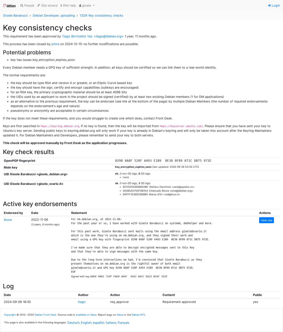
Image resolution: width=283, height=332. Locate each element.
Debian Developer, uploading (54, 15)
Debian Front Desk (45, 314)
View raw (266, 220)
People (28, 5)
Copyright (10, 314)
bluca (8, 219)
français (123, 322)
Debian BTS (138, 314)
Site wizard (49, 5)
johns (55, 44)
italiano (111, 322)
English (86, 322)
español (98, 322)
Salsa (120, 314)
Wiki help (69, 5)
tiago (81, 302)
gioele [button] (86, 5)
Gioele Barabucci (15, 15)
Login (275, 5)
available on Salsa (86, 314)
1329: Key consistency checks (101, 15)
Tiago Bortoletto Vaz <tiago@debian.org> (93, 36)
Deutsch (73, 322)
